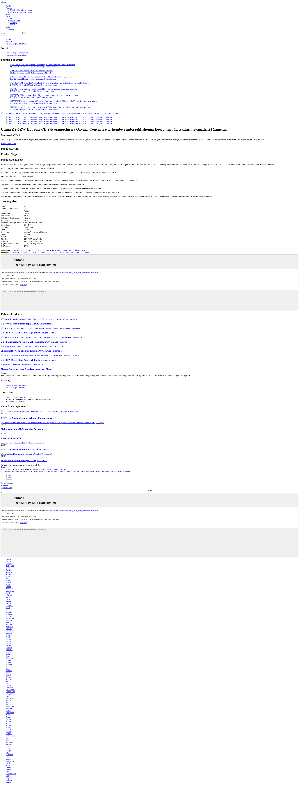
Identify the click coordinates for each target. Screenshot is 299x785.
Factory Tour (15, 21)
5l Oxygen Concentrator (10, 471)
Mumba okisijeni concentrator (21, 10)
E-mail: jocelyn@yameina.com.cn (18, 397)
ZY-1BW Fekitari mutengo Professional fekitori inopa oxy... (32, 97)
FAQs (8, 16)
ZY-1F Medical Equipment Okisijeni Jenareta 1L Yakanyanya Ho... (35, 109)
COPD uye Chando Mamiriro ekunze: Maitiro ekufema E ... (30, 418)
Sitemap (63, 469)
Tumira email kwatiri (8, 144)
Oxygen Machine (50, 471)
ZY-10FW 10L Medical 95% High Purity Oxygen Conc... (28, 360)
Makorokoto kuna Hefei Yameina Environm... (23, 429)
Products (9, 8)
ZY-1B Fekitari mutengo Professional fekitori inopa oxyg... (32, 91)
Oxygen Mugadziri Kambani (68, 471)
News (8, 14)
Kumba (8, 6)
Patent (12, 25)
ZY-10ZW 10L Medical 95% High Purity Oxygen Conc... (28, 332)
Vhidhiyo (13, 23)
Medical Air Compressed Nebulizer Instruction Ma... (26, 369)
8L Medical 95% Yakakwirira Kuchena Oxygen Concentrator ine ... (35, 67)
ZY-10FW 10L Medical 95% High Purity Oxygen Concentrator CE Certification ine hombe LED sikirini (50, 252)
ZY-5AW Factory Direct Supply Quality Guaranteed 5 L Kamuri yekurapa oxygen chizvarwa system (50, 250)
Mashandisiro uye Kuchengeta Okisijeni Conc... (24, 460)
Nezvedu (9, 18)
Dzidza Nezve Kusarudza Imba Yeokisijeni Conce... (25, 449)
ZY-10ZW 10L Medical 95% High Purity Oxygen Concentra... (33, 85)
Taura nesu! (5, 467)
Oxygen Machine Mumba (120, 471)
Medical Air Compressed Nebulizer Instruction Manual (30, 73)
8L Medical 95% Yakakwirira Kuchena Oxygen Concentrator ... (31, 351)
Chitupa (8, 27)
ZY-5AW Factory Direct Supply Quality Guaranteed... (27, 323)
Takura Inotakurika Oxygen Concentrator (95, 471)
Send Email (5, 486)
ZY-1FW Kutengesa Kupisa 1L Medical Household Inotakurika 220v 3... (37, 103)
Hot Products (54, 469)
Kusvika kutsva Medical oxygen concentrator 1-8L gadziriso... (33, 79)
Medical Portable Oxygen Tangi (31, 471)
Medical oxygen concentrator (21, 12)
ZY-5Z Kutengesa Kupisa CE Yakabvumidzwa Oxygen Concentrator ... (35, 342)
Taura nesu (10, 29)
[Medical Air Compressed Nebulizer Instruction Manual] (22, 364)
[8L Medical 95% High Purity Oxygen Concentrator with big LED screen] (33, 346)
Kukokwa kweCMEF (11, 438)
